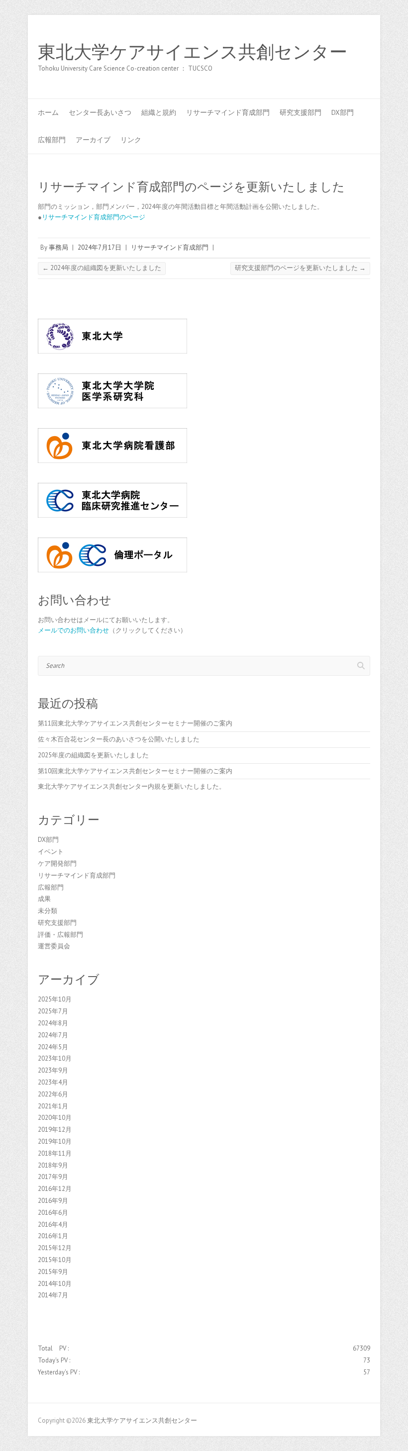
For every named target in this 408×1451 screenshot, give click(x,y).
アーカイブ (93, 139)
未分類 (47, 911)
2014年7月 (53, 1295)
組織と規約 (158, 112)
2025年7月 (53, 1011)
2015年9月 (53, 1272)
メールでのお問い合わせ (73, 630)
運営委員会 (54, 946)
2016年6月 (53, 1212)
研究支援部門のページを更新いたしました (300, 268)
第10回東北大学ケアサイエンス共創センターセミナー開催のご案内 (135, 771)
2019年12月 (55, 1129)
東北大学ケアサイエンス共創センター (192, 52)
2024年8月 (53, 1023)
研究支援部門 (300, 112)
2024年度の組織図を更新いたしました (101, 268)
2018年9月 (53, 1165)
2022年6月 (53, 1094)
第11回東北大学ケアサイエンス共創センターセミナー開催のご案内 (135, 723)
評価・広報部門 (60, 934)
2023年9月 (53, 1070)
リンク (130, 139)
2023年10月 (55, 1058)
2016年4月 (53, 1224)
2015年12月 (55, 1248)
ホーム (48, 112)
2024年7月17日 (99, 247)
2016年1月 (53, 1236)
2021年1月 (53, 1106)
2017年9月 (53, 1177)
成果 (44, 899)
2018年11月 (55, 1153)
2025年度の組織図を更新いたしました (93, 755)
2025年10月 (55, 999)
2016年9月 (53, 1200)
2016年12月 (55, 1188)
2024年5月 (53, 1047)
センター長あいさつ (100, 112)
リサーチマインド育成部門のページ (93, 217)
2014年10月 (55, 1283)
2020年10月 (55, 1117)
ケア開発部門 (57, 863)
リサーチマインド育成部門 (228, 112)
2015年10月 (55, 1260)
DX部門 (342, 112)
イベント (51, 851)
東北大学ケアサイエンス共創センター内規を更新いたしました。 (131, 786)
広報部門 (52, 139)
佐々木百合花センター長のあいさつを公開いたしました (119, 739)
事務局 (58, 247)
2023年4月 (53, 1082)
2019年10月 (55, 1141)
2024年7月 (53, 1035)
